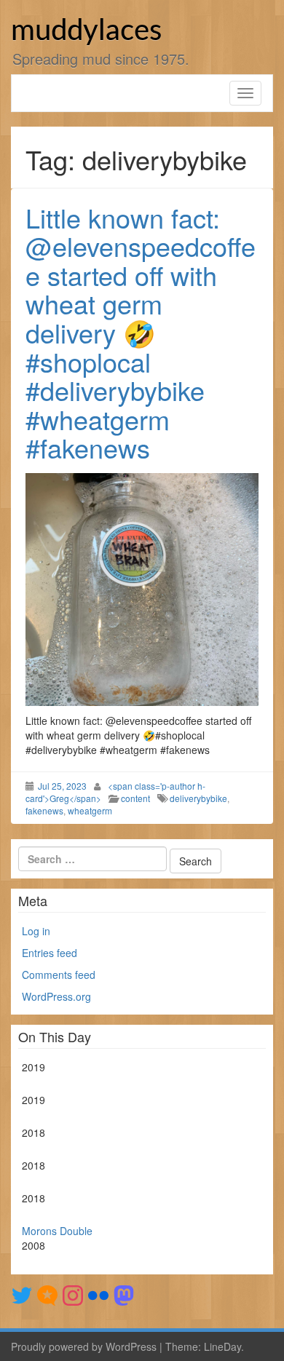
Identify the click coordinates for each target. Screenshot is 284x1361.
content (135, 798)
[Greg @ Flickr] (98, 1294)
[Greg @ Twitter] (22, 1294)
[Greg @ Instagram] (73, 1294)
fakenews (44, 810)
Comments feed (58, 974)
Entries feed (49, 952)
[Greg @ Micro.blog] (47, 1294)
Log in (36, 931)
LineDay (222, 1346)
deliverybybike (198, 798)
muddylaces (86, 31)
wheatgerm (90, 810)
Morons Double (57, 1230)
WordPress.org (56, 996)
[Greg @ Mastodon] (124, 1294)
